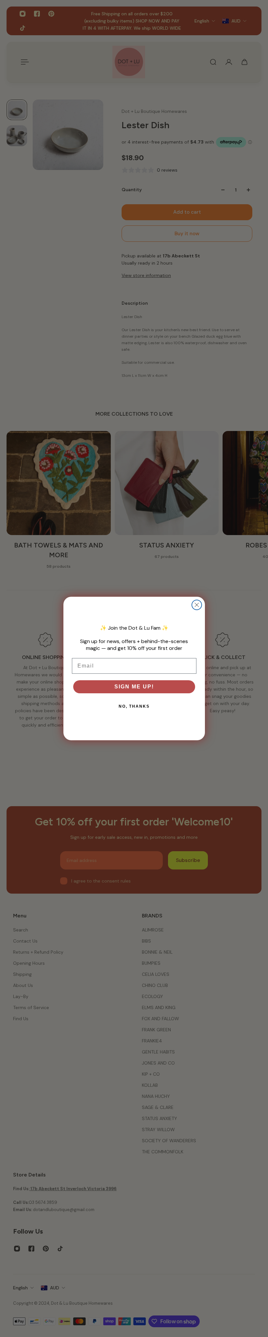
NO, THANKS (134, 706)
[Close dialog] (197, 605)
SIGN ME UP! (134, 686)
